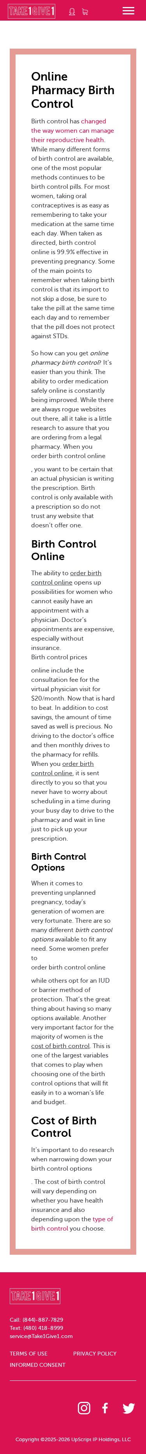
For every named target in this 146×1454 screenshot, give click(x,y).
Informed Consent (37, 1365)
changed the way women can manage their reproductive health (72, 131)
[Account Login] (72, 11)
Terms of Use (28, 1354)
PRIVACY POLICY (94, 1354)
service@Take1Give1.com (41, 1336)
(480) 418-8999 (43, 1328)
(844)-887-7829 (43, 1320)
